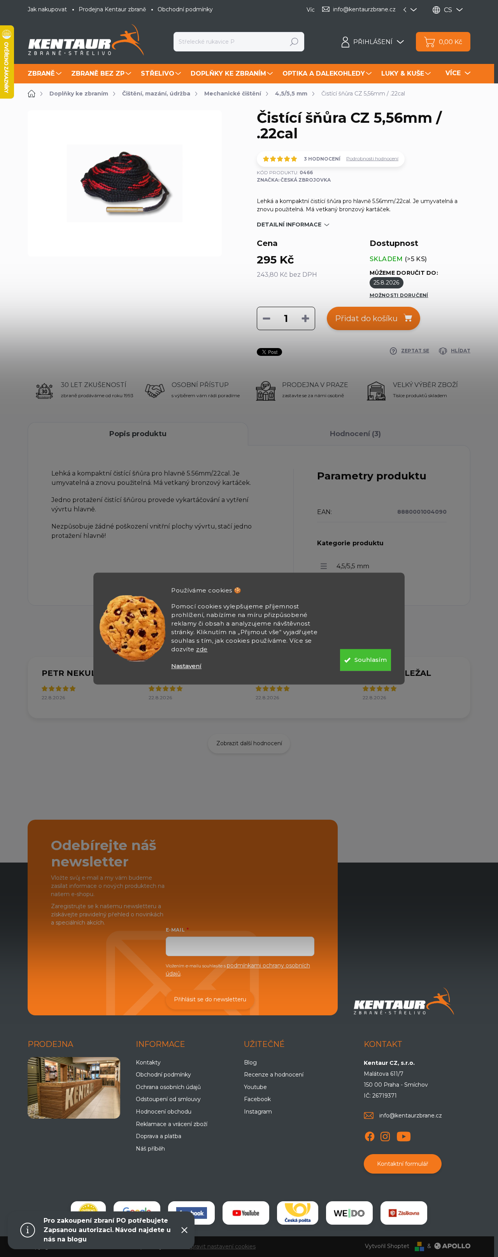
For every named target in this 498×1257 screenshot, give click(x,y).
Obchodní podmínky (185, 9)
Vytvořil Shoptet (387, 1246)
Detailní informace (289, 224)
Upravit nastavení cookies (221, 1246)
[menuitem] (45, 73)
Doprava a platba (158, 1136)
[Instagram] (385, 1135)
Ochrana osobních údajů (168, 1087)
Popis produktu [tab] (138, 434)
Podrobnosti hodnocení (372, 158)
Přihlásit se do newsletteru (210, 999)
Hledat (294, 41)
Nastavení (186, 666)
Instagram (258, 1111)
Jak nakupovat (47, 9)
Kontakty (148, 1062)
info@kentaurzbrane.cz (410, 1115)
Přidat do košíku (366, 318)
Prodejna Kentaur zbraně (112, 9)
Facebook (257, 1099)
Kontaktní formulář (402, 1163)
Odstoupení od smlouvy (168, 1099)
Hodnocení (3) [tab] (355, 434)
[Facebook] (369, 1135)
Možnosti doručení (399, 295)
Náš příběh (150, 1148)
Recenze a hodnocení (273, 1074)
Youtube (255, 1087)
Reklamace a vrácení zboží (171, 1124)
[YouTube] (403, 1135)
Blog (250, 1062)
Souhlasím (370, 659)
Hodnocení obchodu (163, 1111)
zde (202, 649)
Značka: (294, 180)
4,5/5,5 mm (353, 566)
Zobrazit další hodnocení (249, 743)
